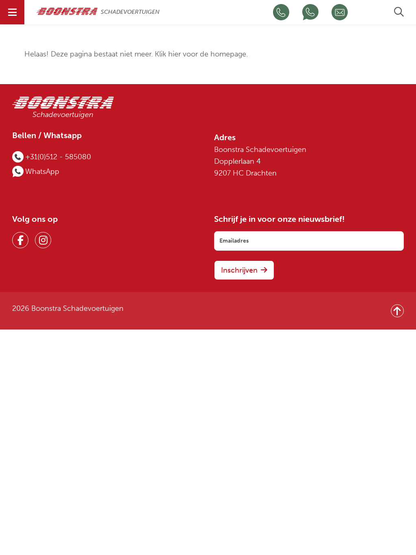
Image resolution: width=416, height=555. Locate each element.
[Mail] (340, 12)
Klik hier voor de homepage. (201, 54)
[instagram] (43, 240)
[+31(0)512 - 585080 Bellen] (281, 12)
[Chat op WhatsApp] (310, 12)
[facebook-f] (20, 240)
